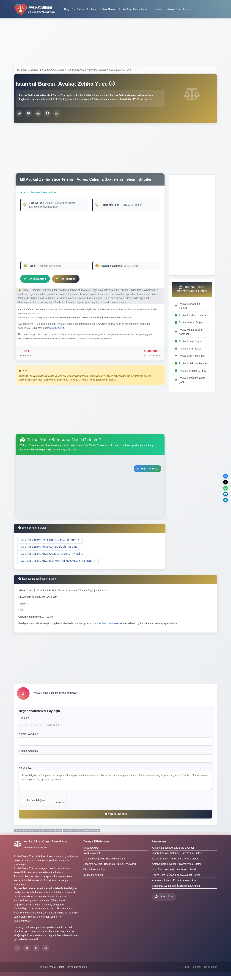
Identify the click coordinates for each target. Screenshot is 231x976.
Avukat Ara (125, 9)
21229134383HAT (133, 204)
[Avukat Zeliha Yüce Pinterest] (37, 113)
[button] (50, 540)
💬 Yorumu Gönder (115, 814)
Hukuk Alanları (108, 9)
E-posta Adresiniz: (29, 751)
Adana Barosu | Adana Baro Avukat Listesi (175, 858)
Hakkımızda (210, 967)
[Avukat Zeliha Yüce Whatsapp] (56, 113)
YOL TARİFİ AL (149, 468)
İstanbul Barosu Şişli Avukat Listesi (86, 69)
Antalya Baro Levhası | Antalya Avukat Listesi (177, 864)
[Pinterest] (36, 948)
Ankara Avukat (91, 847)
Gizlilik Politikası (192, 967)
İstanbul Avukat (91, 853)
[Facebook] (17, 948)
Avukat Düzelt (37, 278)
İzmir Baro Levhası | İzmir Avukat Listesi (174, 869)
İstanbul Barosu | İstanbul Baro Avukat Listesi (177, 853)
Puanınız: (24, 718)
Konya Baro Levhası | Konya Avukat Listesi (176, 875)
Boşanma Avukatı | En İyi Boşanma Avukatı (176, 885)
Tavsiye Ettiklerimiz (96, 841)
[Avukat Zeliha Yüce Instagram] (19, 113)
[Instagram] (45, 948)
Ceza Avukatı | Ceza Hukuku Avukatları (104, 858)
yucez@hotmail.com (50, 265)
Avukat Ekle (174, 9)
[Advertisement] (115, 43)
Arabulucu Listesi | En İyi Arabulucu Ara (174, 880)
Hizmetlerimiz (161, 841)
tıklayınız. (60, 328)
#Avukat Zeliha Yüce (24, 831)
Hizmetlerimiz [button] (141, 9)
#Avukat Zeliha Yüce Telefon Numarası (81, 831)
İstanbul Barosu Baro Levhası (38, 192)
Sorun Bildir (68, 278)
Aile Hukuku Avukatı (94, 869)
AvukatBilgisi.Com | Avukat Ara (45, 841)
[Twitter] (26, 948)
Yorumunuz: (25, 767)
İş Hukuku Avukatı (93, 875)
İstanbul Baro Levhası (105, 623)
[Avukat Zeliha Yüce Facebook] (47, 113)
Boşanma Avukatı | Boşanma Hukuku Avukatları (109, 864)
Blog (66, 9)
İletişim (187, 9)
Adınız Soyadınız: (28, 734)
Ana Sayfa (21, 69)
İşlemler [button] (158, 9)
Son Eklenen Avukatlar (84, 9)
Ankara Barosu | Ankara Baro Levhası (173, 847)
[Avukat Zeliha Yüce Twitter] (28, 113)
